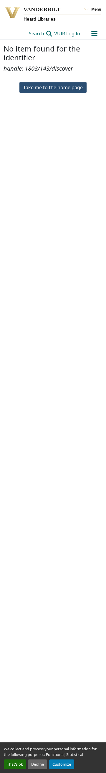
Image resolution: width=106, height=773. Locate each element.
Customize (61, 764)
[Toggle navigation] (94, 33)
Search (37, 33)
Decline (37, 764)
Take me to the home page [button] (53, 87)
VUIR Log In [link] (67, 33)
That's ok (15, 764)
